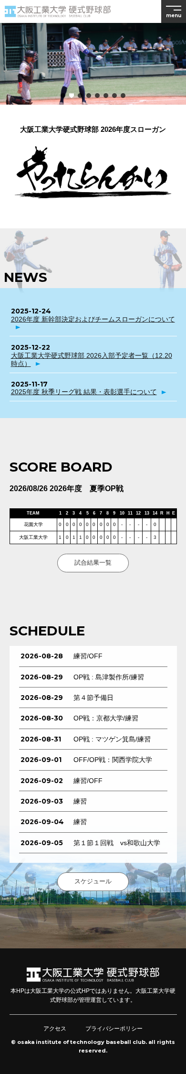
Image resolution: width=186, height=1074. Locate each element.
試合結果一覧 (93, 562)
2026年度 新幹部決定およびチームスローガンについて (93, 319)
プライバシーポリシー (114, 1028)
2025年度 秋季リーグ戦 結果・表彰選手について (84, 392)
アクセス (54, 1028)
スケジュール (93, 881)
